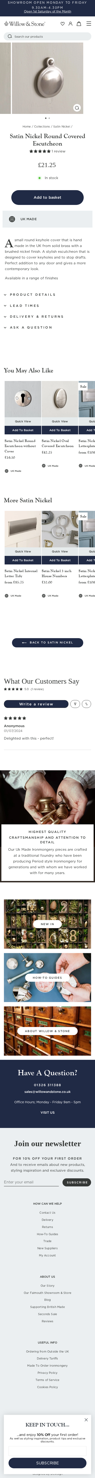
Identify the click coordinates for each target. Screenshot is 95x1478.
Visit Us (48, 1112)
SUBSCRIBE (47, 1463)
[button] (41, 151)
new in (47, 924)
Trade (47, 1241)
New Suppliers (47, 1248)
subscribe (77, 1182)
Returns (47, 1227)
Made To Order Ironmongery (47, 1365)
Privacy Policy (48, 1372)
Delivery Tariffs (47, 1358)
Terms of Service (47, 1380)
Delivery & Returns (37, 316)
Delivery (47, 1220)
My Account (47, 1255)
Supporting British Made (47, 1307)
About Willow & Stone (47, 1031)
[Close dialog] (86, 1420)
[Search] (10, 36)
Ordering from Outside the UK (47, 1351)
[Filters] (75, 704)
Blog (47, 1299)
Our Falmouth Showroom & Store (47, 1293)
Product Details (33, 295)
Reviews (47, 1321)
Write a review (36, 704)
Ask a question (31, 327)
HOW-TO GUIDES (47, 977)
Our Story (48, 1285)
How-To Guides (47, 1234)
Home (27, 126)
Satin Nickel (61, 126)
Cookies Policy (47, 1387)
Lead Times (25, 306)
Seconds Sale (47, 1314)
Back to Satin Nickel (50, 642)
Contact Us (47, 1212)
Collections (42, 126)
